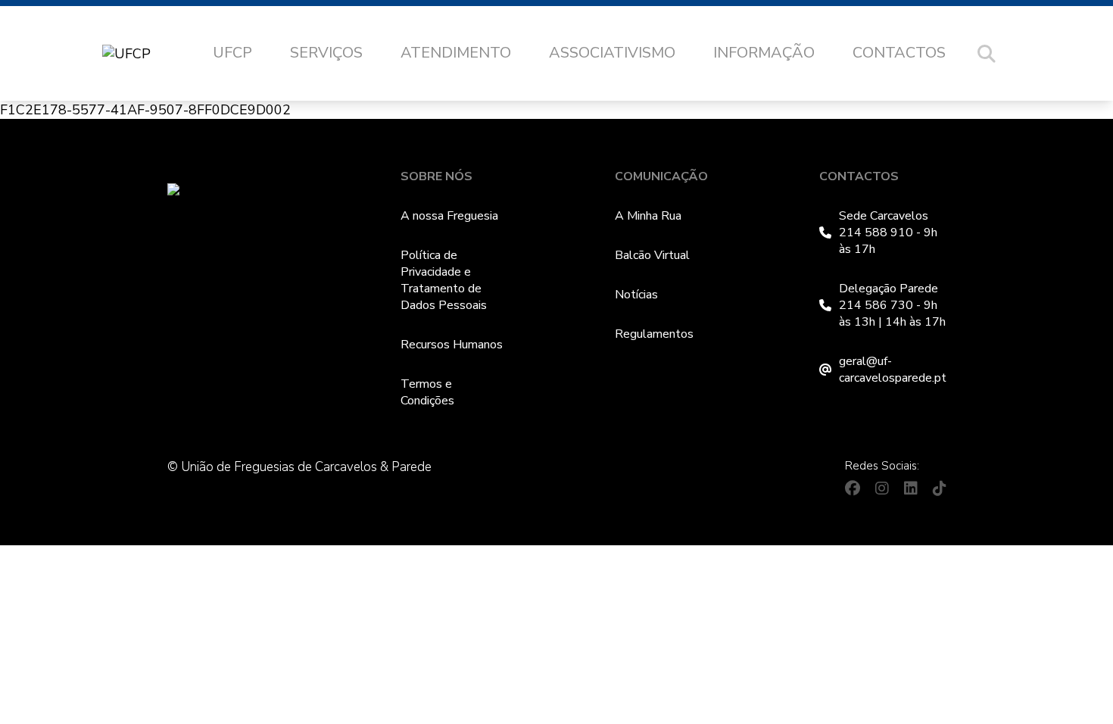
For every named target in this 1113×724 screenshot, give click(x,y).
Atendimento (456, 52)
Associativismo (612, 52)
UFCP (232, 52)
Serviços (326, 52)
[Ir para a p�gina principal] (141, 54)
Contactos (899, 52)
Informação (764, 52)
